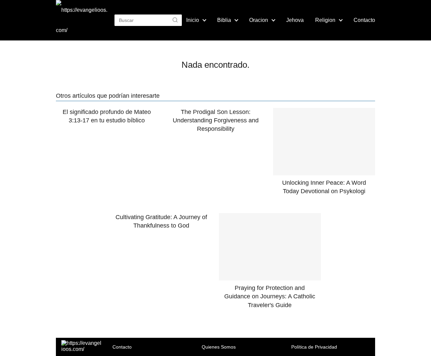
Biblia (224, 20)
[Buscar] (175, 19)
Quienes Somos (219, 347)
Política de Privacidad (314, 347)
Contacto (364, 20)
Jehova (295, 20)
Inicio (192, 20)
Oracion (258, 20)
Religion (325, 20)
